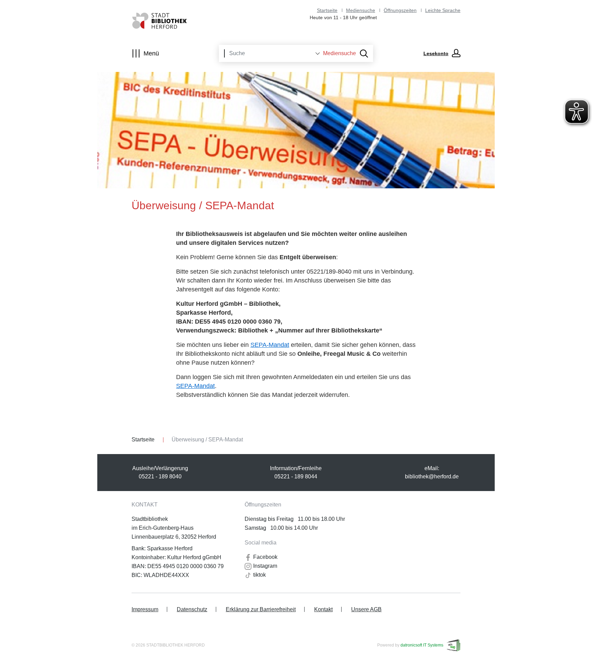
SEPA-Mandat (269, 344)
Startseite (327, 10)
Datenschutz (192, 609)
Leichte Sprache (442, 10)
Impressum (145, 609)
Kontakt (323, 609)
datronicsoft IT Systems (421, 645)
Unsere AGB (366, 609)
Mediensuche (360, 10)
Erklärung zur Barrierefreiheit (261, 609)
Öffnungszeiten (400, 10)
